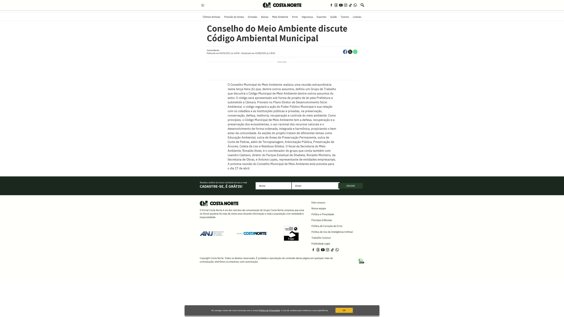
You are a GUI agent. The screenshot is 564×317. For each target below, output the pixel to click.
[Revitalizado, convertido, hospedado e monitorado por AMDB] (361, 260)
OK (344, 310)
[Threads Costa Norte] (336, 5)
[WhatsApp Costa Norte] (355, 5)
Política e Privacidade (322, 214)
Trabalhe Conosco (321, 237)
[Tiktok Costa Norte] (350, 5)
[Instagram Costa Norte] (346, 5)
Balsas (264, 16)
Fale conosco (318, 202)
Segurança (307, 16)
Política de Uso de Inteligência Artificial (332, 231)
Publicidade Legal (320, 243)
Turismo (344, 16)
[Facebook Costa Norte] (331, 5)
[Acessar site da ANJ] (212, 233)
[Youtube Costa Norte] (341, 5)
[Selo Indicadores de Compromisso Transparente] (291, 233)
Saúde (333, 16)
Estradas (252, 16)
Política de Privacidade (269, 310)
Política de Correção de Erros (326, 226)
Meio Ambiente (280, 16)
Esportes (321, 16)
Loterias (357, 16)
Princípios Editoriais (321, 220)
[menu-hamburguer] (202, 5)
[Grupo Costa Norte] (252, 233)
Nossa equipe (318, 208)
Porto (295, 16)
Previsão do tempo (234, 16)
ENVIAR (350, 185)
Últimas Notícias (211, 16)
